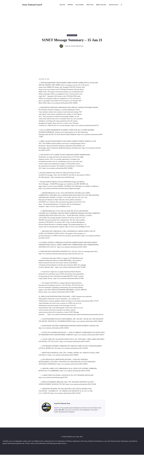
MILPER (70, 4)
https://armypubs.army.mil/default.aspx (62, 177)
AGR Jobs (62, 4)
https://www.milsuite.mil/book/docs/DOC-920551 (89, 335)
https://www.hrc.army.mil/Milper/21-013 (77, 227)
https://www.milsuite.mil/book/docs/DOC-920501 (54, 328)
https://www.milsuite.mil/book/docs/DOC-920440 (87, 321)
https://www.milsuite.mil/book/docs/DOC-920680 (57, 168)
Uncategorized (72, 35)
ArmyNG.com (70, 436)
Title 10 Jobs (89, 4)
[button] (120, 5)
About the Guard (113, 4)
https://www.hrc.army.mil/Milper (53, 186)
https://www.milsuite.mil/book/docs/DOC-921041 (75, 371)
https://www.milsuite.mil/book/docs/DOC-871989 (70, 267)
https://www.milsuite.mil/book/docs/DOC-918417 (72, 247)
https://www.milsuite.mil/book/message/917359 (53, 377)
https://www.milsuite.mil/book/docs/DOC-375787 (83, 301)
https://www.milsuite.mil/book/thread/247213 (85, 125)
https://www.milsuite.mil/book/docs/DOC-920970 (72, 364)
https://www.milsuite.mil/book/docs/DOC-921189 (81, 384)
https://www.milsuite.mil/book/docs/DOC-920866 (62, 103)
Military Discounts (101, 4)
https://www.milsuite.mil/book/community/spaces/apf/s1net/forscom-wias (61, 253)
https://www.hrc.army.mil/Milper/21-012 (58, 206)
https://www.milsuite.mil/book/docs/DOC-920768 (73, 348)
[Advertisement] (72, 60)
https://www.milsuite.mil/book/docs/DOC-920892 (63, 355)
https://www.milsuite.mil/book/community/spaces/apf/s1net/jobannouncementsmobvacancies (75, 314)
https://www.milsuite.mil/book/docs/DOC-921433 (65, 393)
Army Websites (79, 4)
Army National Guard (32, 5)
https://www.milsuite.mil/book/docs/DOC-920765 (75, 341)
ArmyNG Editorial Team (77, 46)
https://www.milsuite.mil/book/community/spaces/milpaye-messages (59, 188)
